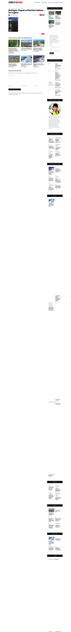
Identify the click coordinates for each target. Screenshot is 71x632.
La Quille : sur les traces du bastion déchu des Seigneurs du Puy (58, 155)
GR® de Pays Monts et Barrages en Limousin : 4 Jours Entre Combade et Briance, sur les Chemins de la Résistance (13, 50)
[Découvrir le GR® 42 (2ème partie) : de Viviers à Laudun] (58, 495)
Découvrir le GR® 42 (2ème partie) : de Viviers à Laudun (58, 498)
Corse (56, 89)
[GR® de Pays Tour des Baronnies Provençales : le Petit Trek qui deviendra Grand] (51, 304)
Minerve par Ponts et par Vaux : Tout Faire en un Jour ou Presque (58, 519)
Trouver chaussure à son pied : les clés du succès (58, 66)
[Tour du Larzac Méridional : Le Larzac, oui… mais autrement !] (26, 43)
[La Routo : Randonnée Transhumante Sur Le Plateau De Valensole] (51, 184)
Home (9, 8)
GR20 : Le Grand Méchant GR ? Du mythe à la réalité (58, 92)
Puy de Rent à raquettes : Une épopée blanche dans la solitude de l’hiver (58, 170)
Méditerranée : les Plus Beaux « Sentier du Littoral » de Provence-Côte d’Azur (58, 140)
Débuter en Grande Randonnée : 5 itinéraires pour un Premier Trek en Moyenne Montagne (57, 75)
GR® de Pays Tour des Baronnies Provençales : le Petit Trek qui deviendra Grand (51, 309)
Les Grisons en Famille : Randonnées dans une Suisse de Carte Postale (58, 17)
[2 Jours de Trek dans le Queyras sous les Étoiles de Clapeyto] (57, 20)
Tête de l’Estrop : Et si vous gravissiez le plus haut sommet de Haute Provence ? (58, 181)
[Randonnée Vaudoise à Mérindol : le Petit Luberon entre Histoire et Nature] (38, 43)
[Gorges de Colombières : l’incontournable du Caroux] (57, 523)
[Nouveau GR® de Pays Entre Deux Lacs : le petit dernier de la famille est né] (49, 523)
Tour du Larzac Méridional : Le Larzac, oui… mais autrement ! (26, 49)
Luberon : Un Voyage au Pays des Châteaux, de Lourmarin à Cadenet (51, 26)
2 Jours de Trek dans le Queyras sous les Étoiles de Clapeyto (58, 23)
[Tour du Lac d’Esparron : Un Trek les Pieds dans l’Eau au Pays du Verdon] (49, 176)
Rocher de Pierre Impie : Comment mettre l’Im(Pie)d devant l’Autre (58, 186)
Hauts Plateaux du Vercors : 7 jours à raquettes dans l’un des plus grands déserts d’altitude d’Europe (58, 298)
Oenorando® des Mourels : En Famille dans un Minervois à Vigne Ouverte (51, 520)
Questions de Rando (57, 71)
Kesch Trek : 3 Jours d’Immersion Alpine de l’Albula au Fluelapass (12, 64)
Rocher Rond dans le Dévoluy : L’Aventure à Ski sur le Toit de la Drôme (26, 64)
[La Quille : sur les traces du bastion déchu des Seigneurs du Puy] (57, 151)
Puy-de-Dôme (57, 82)
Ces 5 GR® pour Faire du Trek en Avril (57, 511)
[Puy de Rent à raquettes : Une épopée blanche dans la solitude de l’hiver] (55, 167)
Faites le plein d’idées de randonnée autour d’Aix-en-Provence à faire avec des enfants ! (51, 140)
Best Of (56, 70)
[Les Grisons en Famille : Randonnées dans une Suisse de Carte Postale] (58, 13)
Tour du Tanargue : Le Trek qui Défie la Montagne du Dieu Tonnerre (58, 490)
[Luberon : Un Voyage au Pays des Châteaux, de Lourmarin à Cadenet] (51, 22)
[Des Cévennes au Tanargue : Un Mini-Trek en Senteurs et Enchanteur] (49, 485)
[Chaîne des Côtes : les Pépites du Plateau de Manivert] (58, 145)
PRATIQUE (50, 2)
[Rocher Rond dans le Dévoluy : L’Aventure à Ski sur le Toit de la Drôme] (26, 59)
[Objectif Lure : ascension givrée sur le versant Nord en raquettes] (38, 59)
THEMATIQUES (44, 2)
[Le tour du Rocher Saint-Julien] (55, 402)
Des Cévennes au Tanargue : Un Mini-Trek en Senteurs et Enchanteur (51, 488)
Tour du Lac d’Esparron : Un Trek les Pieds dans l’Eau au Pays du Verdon (51, 179)
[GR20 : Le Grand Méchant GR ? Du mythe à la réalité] (51, 91)
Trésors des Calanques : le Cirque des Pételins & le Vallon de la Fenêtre (51, 156)
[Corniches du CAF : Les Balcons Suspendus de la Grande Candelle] (49, 144)
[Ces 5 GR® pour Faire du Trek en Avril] (55, 509)
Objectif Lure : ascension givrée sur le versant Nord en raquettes (38, 64)
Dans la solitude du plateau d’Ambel (51, 475)
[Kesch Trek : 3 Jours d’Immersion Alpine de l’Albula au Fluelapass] (14, 59)
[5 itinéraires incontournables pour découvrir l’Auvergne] (51, 84)
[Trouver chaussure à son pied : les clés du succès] (51, 65)
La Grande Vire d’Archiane (57, 400)
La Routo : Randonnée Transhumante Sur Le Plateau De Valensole (51, 188)
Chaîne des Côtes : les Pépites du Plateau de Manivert (58, 148)
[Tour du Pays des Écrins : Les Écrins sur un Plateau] (55, 537)
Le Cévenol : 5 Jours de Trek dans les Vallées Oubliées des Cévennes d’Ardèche (51, 496)
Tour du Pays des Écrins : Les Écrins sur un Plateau (58, 539)
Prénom (51, 45)
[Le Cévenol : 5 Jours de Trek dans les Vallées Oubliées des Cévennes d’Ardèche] (50, 493)
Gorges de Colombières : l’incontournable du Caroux (58, 526)
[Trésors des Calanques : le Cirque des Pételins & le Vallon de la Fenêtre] (51, 152)
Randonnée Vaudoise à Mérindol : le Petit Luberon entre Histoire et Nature (38, 49)
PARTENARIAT (56, 2)
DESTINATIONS (37, 2)
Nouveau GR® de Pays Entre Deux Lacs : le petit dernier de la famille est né (51, 526)
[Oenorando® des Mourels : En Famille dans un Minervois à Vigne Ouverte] (49, 517)
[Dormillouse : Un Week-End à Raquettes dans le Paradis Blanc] (55, 546)
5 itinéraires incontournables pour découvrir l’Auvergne (58, 85)
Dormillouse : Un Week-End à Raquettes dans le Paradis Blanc (58, 548)
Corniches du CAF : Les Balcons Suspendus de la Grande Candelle (51, 147)
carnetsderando (11, 53)
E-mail (50, 49)
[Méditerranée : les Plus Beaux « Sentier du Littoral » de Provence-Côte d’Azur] (58, 137)
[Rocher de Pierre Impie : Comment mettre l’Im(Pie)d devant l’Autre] (55, 184)
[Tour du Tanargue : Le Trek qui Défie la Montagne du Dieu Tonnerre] (58, 486)
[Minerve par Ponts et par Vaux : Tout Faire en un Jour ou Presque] (55, 517)
